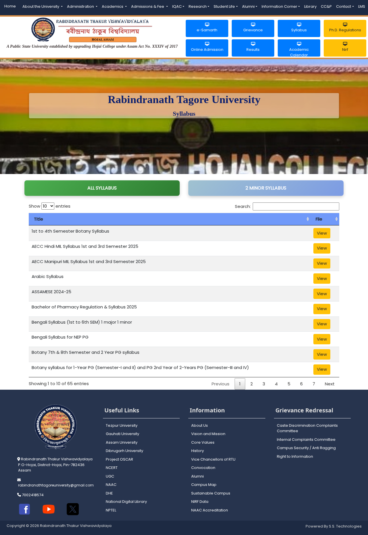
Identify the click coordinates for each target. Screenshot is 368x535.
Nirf (345, 49)
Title (38, 219)
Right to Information (295, 456)
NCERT (112, 467)
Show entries (49, 206)
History (197, 450)
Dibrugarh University (124, 450)
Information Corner (279, 6)
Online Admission (207, 49)
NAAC (111, 484)
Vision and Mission (208, 434)
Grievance (253, 30)
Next (330, 384)
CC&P (326, 6)
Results (253, 49)
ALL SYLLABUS (102, 188)
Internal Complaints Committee (306, 439)
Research (198, 6)
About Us (199, 425)
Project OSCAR (119, 459)
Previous (220, 384)
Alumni (248, 6)
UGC (110, 476)
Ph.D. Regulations (345, 30)
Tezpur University (121, 425)
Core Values (202, 442)
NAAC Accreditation (209, 510)
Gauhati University (122, 434)
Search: (243, 206)
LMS (361, 6)
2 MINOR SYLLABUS (266, 188)
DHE (109, 493)
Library (310, 6)
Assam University (121, 442)
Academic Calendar (299, 52)
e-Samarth (207, 30)
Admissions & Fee (148, 6)
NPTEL (111, 510)
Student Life (224, 6)
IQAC (177, 6)
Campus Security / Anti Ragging (306, 448)
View (322, 233)
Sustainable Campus (210, 493)
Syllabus (299, 30)
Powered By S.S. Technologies (334, 526)
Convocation (203, 467)
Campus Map (203, 484)
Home (10, 6)
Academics (113, 6)
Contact (343, 6)
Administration (81, 6)
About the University (41, 6)
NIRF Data (199, 501)
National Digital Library (126, 501)
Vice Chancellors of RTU (213, 459)
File (319, 219)
